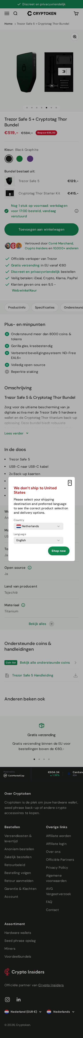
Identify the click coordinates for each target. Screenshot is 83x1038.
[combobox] (27, 526)
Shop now (59, 551)
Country (19, 520)
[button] (69, 483)
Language (20, 534)
